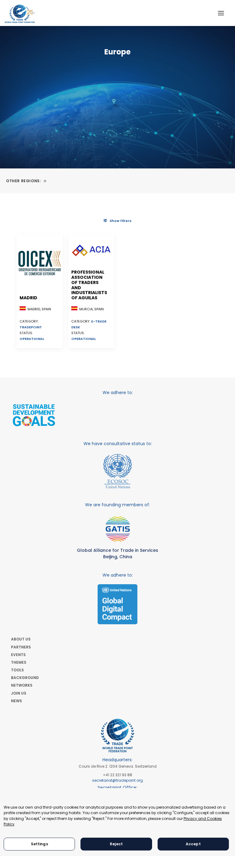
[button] (221, 13)
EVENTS (18, 654)
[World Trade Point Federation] (20, 14)
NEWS (16, 700)
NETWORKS (21, 685)
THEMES (18, 662)
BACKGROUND (25, 677)
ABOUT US (21, 639)
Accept (193, 844)
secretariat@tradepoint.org (117, 780)
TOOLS (17, 670)
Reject (116, 844)
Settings (39, 844)
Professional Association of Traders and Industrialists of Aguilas (89, 285)
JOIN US (18, 693)
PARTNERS (21, 647)
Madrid (28, 298)
